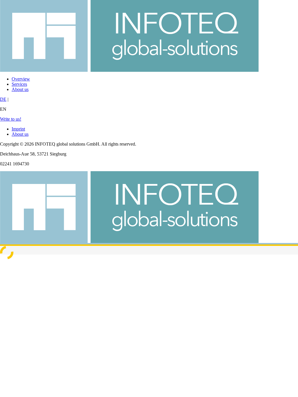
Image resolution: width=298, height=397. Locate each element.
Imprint (18, 128)
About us (20, 89)
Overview (21, 78)
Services (19, 84)
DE (3, 99)
